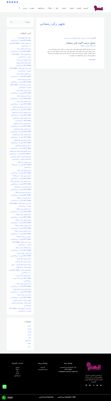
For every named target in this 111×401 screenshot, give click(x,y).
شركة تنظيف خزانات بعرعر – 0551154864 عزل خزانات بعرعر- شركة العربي (22, 278)
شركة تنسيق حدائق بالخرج (24, 258)
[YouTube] (97, 385)
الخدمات (78, 8)
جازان (29, 334)
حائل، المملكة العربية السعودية (68, 367)
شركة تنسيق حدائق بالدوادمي (23, 261)
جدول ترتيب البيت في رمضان (81, 42)
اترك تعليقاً (93, 46)
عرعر (29, 346)
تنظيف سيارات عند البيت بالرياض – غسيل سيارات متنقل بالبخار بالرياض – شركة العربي (21, 303)
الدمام (64, 8)
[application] (69, 8)
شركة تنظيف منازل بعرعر (24, 60)
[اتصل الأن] (4, 397)
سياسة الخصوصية (43, 369)
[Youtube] (12, 2)
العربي (87, 46)
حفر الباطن (41, 8)
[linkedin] (10, 2)
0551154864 (68, 369)
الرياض (72, 8)
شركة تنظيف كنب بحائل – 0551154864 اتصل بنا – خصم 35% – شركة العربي (21, 164)
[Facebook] (7, 2)
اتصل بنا (32, 8)
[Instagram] (15, 2)
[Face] (90, 385)
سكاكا (50, 8)
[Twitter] (17, 2)
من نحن (25, 8)
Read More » (92, 59)
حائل (57, 8)
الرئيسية (86, 8)
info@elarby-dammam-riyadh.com (68, 371)
